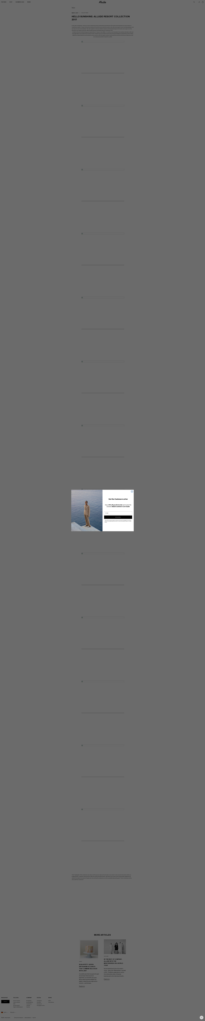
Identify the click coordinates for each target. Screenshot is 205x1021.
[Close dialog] (132, 491)
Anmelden (118, 517)
